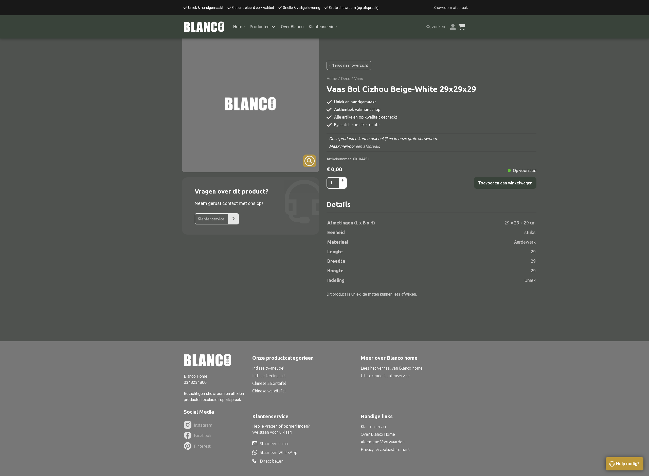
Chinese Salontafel (269, 383)
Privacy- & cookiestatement (385, 449)
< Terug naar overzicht (348, 65)
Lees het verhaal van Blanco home (392, 368)
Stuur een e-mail (275, 443)
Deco (345, 78)
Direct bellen (271, 461)
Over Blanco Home (378, 434)
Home (239, 26)
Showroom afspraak (451, 7)
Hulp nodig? (628, 463)
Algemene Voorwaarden (383, 442)
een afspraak (367, 146)
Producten (259, 26)
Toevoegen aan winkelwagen (505, 183)
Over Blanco (292, 26)
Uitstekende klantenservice (385, 375)
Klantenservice (323, 26)
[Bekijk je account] (453, 27)
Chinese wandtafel (269, 391)
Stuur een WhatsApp (278, 452)
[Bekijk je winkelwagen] (461, 27)
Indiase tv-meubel (268, 368)
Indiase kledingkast (269, 375)
